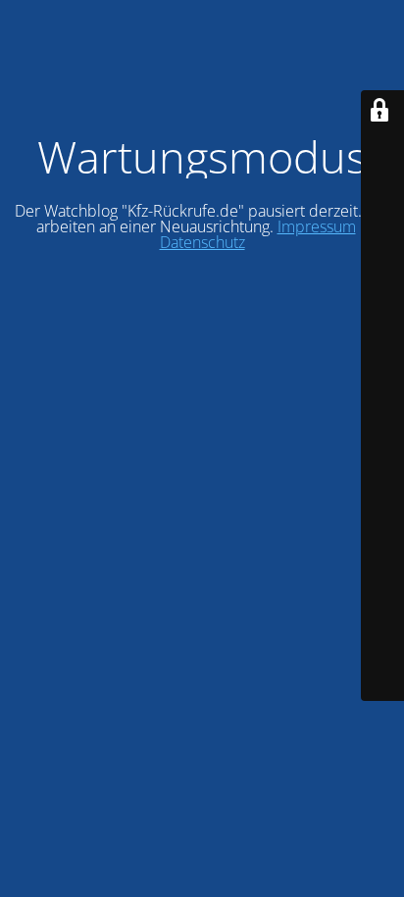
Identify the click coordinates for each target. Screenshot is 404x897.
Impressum (317, 226)
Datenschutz (202, 242)
